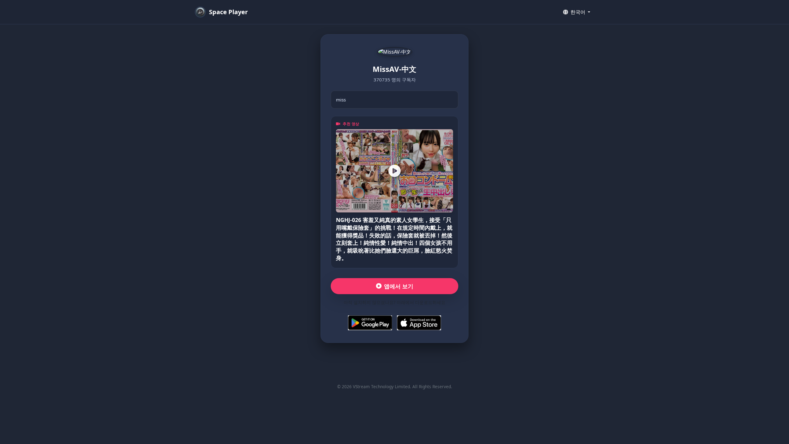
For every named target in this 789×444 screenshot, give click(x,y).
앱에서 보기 (398, 286)
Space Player (228, 12)
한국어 (578, 12)
